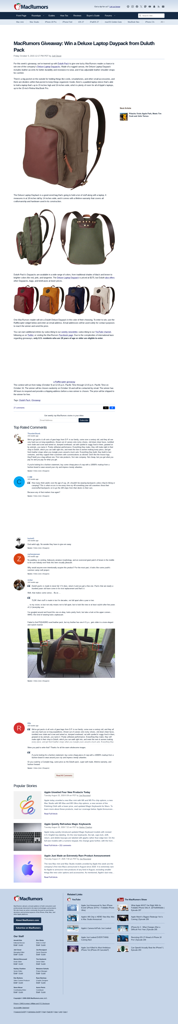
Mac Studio (34, 22)
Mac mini (20, 22)
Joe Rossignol (85, 795)
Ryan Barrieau (41, 978)
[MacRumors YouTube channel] (149, 6)
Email (15, 945)
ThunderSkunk (34, 434)
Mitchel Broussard (20, 959)
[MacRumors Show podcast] (128, 6)
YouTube (76, 899)
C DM (30, 477)
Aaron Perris (40, 987)
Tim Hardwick (41, 959)
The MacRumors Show (136, 899)
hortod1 (31, 538)
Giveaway (36, 400)
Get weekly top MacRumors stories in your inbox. (64, 416)
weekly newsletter (69, 332)
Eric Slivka (40, 940)
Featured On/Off (20, 1012)
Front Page (21, 15)
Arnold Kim (18, 940)
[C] (19, 487)
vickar (30, 580)
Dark (65, 1012)
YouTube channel (103, 332)
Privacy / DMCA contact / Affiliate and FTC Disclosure (32, 1003)
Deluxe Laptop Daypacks (48, 66)
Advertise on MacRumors (28, 928)
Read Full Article (50, 814)
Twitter (30, 335)
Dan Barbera (18, 978)
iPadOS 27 (94, 22)
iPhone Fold (67, 22)
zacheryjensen (34, 554)
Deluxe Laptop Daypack (68, 277)
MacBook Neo (133, 22)
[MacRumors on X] (141, 6)
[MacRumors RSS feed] (158, 6)
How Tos (64, 15)
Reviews (77, 15)
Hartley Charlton (85, 827)
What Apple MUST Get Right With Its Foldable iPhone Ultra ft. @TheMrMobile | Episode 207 (147, 907)
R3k (29, 723)
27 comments (19, 408)
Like (40, 471)
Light (60, 1012)
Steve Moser (18, 987)
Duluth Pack (63, 63)
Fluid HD (50, 1012)
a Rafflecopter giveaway (64, 382)
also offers (110, 277)
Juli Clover (56, 56)
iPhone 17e (149, 22)
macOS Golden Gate (113, 22)
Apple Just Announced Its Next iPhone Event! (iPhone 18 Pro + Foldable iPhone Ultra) (97, 907)
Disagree (46, 471)
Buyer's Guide (93, 15)
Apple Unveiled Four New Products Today (67, 792)
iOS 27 (81, 22)
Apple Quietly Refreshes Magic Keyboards (67, 824)
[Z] (19, 564)
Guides (51, 15)
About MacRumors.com (27, 920)
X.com (21, 945)
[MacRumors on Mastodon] (145, 6)
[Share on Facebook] (112, 407)
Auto (56, 1012)
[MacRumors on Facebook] (137, 6)
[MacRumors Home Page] (31, 6)
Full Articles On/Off (34, 1012)
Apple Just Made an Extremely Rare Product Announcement (77, 855)
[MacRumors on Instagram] (132, 6)
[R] (19, 733)
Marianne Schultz (42, 968)
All (163, 22)
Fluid (44, 1012)
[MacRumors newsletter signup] (163, 6)
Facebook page (66, 335)
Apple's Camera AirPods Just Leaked (96, 928)
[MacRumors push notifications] (154, 6)
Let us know (115, 6)
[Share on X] (106, 407)
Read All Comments (64, 775)
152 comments (65, 845)
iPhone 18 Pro (50, 22)
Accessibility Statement (21, 1008)
